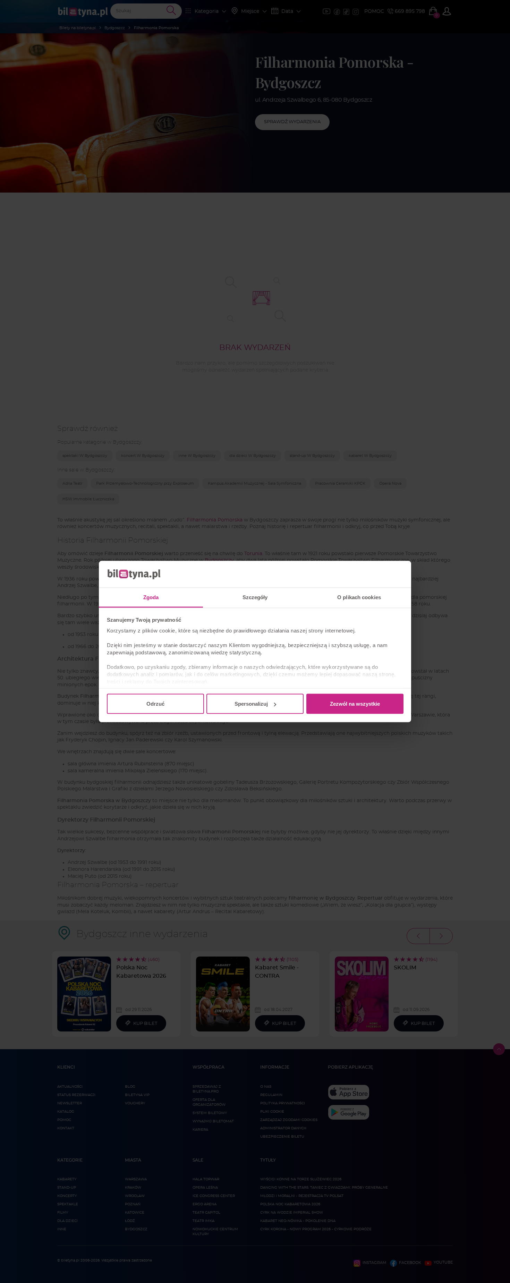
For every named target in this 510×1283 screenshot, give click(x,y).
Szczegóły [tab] (255, 597)
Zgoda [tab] (151, 597)
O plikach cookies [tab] (359, 597)
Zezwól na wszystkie (355, 704)
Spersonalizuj (251, 704)
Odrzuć (155, 704)
